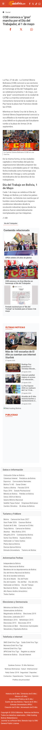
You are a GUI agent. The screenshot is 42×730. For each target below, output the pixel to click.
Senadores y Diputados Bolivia (15, 629)
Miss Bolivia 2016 (19, 532)
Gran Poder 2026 (10, 522)
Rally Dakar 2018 (12, 672)
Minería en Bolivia (10, 494)
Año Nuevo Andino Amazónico (15, 591)
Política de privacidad (21, 680)
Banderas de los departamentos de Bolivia (20, 569)
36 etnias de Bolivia (26, 506)
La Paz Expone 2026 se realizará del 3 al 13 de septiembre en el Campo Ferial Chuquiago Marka (29, 391)
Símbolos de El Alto (28, 694)
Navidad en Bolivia (11, 588)
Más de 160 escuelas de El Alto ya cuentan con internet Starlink (20, 354)
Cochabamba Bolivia (25, 535)
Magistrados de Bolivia (12, 614)
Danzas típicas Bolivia (12, 547)
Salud (23, 669)
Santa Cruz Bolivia (11, 538)
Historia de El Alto (13, 694)
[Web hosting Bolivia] (12, 408)
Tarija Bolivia (9, 528)
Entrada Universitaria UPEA (21, 704)
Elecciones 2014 (24, 623)
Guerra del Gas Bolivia (14, 702)
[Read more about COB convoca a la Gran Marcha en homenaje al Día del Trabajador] (21, 269)
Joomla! (4, 721)
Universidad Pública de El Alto (21, 699)
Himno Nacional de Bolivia (14, 566)
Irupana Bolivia (25, 538)
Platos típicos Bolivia (12, 544)
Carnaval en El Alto (26, 525)
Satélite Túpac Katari (12, 503)
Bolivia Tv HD (9, 484)
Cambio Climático (10, 506)
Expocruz (7, 481)
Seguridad (24, 672)
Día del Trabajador (10, 223)
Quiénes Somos (14, 665)
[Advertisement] (21, 55)
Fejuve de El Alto (30, 702)
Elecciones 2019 (29, 614)
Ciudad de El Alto (10, 525)
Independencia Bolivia (12, 563)
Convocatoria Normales (22, 481)
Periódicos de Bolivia (27, 478)
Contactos (7, 676)
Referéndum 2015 (26, 620)
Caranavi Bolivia (25, 522)
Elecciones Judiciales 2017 (14, 617)
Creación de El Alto (12, 707)
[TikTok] (36, 4)
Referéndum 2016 (10, 620)
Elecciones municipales (29, 626)
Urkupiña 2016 (9, 535)
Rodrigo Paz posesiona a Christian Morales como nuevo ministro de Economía (29, 369)
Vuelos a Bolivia (10, 488)
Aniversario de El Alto (29, 707)
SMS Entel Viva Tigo (11, 642)
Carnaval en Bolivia (23, 528)
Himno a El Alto (21, 696)
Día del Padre (23, 579)
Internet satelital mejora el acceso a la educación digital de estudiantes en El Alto (28, 380)
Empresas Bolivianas (30, 503)
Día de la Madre (10, 579)
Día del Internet (25, 655)
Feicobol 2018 (23, 488)
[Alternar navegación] (3, 4)
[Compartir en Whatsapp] (31, 29)
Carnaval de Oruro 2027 (20, 519)
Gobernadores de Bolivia (13, 610)
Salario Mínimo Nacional (13, 500)
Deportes (33, 672)
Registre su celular (28, 651)
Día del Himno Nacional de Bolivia (17, 573)
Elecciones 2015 (10, 623)
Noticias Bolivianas (12, 669)
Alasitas (7, 532)
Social (7, 12)
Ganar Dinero (21, 484)
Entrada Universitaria (12, 550)
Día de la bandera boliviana (14, 576)
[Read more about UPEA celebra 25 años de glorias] (20, 244)
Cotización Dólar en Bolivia (14, 475)
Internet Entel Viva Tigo (13, 648)
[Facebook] (29, 4)
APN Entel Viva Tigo (11, 651)
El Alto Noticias (28, 665)
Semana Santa (25, 588)
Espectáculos (18, 676)
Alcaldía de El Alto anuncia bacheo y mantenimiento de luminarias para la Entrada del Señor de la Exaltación (29, 401)
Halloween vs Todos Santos (14, 541)
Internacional (32, 669)
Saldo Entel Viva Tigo (29, 642)
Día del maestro (10, 582)
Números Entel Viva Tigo (13, 645)
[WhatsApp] (39, 4)
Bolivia (6, 519)
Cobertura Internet (10, 478)
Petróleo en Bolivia (26, 494)
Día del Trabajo (27, 585)
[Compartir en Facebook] (10, 29)
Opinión (35, 676)
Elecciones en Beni (11, 626)
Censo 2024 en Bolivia (12, 497)
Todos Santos (9, 594)
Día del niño (33, 582)
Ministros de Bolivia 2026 (13, 607)
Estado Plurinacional (22, 491)
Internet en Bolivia (10, 655)
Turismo (28, 676)
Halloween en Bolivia (12, 585)
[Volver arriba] (37, 725)
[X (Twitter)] (33, 4)
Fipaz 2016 (8, 491)
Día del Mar (22, 582)
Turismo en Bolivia (29, 550)
